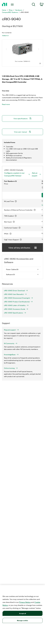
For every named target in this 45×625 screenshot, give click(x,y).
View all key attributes (19, 247)
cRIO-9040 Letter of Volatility (15, 305)
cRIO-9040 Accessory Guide (14, 309)
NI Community (9, 343)
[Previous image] (6, 49)
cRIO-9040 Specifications (13, 313)
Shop (11, 10)
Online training (9, 368)
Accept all (22, 613)
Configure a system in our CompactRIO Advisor (14, 174)
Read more (6, 104)
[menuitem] (33, 5)
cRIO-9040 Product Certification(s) (17, 302)
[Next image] (38, 49)
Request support (10, 330)
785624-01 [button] (5, 36)
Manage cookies (22, 620)
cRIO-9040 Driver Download (14, 290)
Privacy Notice (25, 602)
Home (4, 10)
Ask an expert (34, 174)
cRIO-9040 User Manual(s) (14, 294)
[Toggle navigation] (12, 4)
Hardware (18, 10)
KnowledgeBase (10, 354)
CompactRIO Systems (10, 12)
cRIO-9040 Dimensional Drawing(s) (17, 298)
